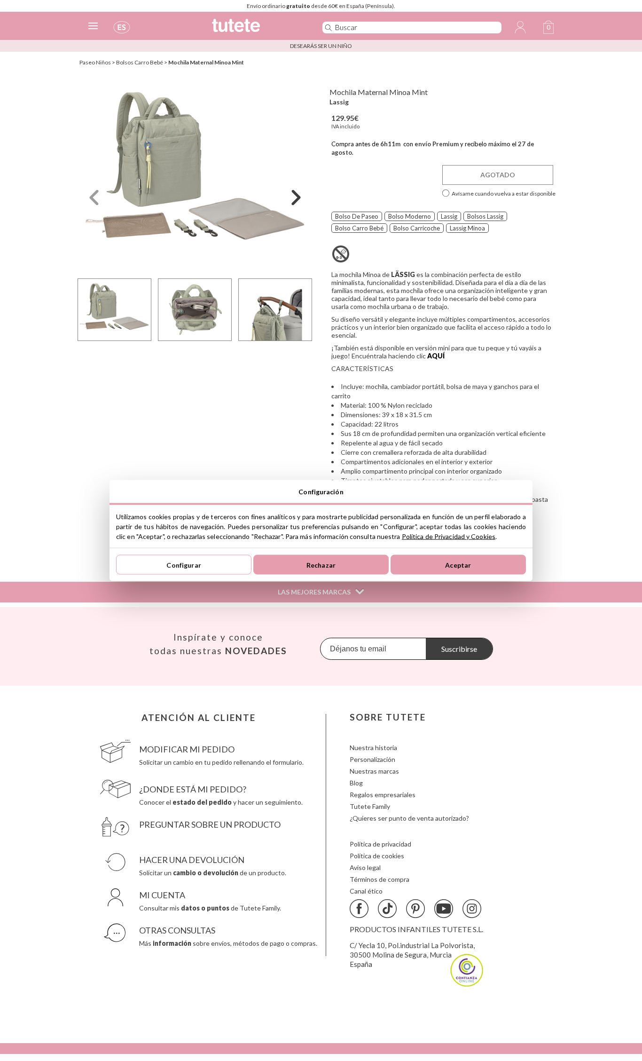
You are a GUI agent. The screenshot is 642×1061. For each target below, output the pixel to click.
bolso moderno (409, 216)
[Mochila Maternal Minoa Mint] (195, 176)
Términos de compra (379, 879)
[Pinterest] (415, 908)
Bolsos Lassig (485, 216)
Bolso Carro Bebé (359, 228)
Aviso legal (365, 867)
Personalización (372, 759)
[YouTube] (443, 908)
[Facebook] (359, 908)
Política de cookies (377, 855)
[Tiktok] (387, 908)
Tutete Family (370, 806)
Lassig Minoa (467, 228)
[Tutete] (257, 29)
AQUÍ (436, 356)
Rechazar (321, 565)
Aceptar (458, 565)
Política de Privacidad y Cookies (448, 536)
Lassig (339, 102)
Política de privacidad (380, 843)
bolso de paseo (356, 216)
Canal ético (366, 891)
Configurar (183, 565)
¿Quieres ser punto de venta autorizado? (409, 818)
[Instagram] (471, 908)
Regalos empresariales (382, 794)
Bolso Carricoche (416, 228)
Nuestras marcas (374, 771)
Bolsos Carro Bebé (139, 62)
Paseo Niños (95, 62)
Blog (356, 782)
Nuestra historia (373, 747)
